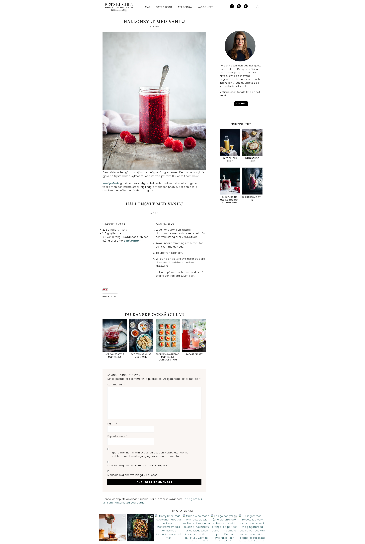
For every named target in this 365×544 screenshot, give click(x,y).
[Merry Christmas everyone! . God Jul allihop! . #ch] (168, 527)
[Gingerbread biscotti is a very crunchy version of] (252, 527)
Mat (147, 7)
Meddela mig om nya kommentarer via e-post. (137, 465)
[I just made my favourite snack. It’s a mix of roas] (140, 527)
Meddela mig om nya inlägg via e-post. (132, 475)
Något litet (205, 7)
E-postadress (117, 436)
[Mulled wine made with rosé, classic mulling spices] (196, 527)
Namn (112, 423)
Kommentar (116, 384)
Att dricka (185, 7)
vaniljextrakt (132, 240)
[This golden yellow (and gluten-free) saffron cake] (224, 527)
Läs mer (241, 104)
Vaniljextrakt (111, 183)
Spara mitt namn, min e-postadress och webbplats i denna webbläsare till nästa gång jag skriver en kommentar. (150, 454)
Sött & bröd (164, 7)
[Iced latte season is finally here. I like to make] (112, 527)
